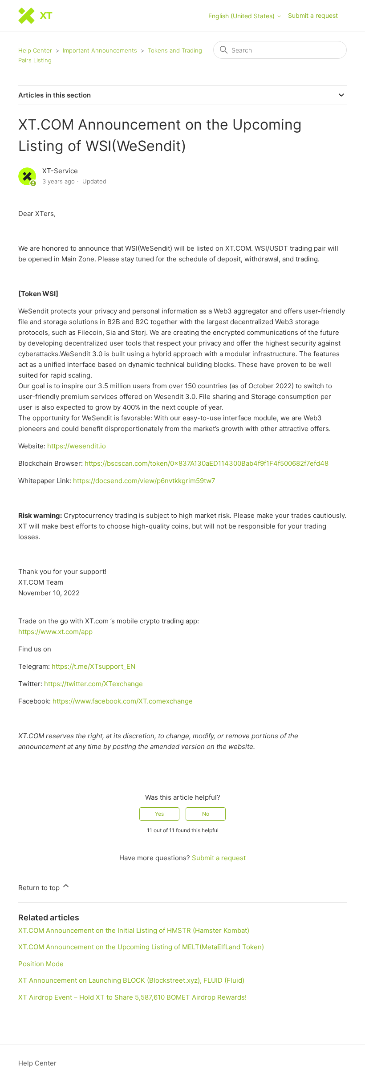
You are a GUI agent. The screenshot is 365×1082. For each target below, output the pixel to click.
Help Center (35, 50)
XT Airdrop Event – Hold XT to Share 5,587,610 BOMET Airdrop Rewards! (132, 997)
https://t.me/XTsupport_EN (93, 666)
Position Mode (41, 964)
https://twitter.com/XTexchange (93, 683)
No (205, 813)
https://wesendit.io (76, 446)
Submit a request (313, 15)
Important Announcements (100, 50)
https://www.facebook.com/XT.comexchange (123, 701)
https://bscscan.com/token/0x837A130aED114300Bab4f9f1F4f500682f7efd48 (206, 463)
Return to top (39, 887)
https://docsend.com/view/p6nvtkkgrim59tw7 (144, 480)
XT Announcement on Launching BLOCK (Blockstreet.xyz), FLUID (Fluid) (131, 980)
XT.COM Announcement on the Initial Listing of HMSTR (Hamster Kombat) (133, 930)
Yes (159, 813)
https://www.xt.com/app (55, 631)
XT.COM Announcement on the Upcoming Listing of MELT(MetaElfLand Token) (141, 947)
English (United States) (242, 16)
